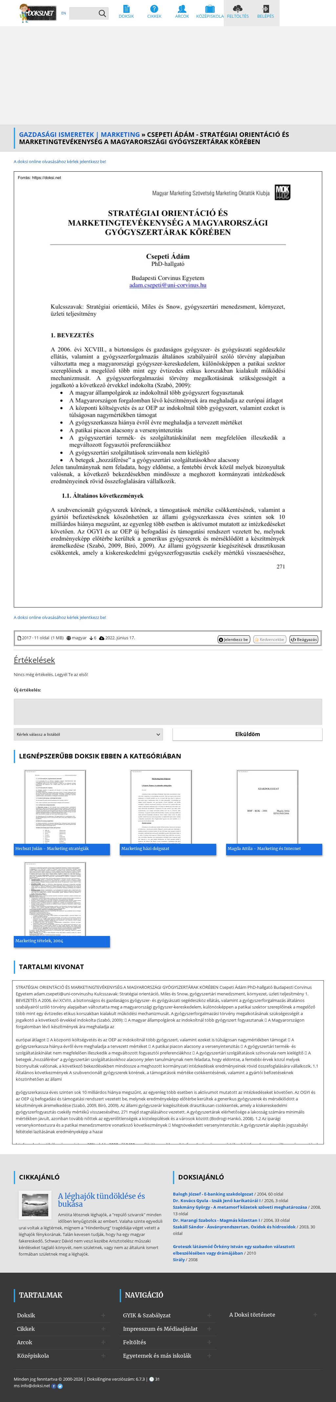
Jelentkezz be (236, 639)
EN (63, 13)
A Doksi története (252, 1314)
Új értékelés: (27, 690)
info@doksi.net (35, 1386)
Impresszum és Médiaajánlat (160, 1329)
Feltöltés (238, 16)
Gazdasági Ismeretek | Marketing (79, 134)
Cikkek (154, 16)
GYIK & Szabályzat (147, 1315)
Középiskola (210, 16)
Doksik (126, 16)
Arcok (182, 16)
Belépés (265, 16)
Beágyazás (306, 639)
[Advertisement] (168, 75)
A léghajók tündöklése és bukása (101, 1200)
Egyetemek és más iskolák (157, 1355)
